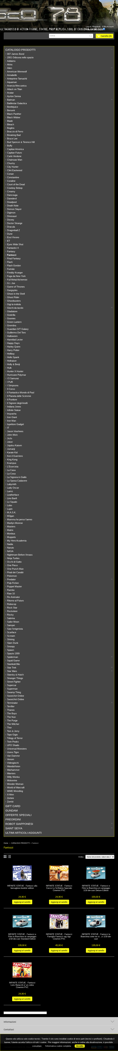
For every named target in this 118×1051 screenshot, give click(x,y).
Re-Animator (13, 597)
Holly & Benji (13, 364)
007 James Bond (15, 54)
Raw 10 (11, 593)
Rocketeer (12, 611)
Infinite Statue (14, 410)
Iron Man (11, 420)
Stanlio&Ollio (13, 664)
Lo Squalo (12, 502)
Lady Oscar (13, 487)
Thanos (11, 710)
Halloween (12, 336)
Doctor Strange (14, 223)
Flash (10, 262)
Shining (10, 639)
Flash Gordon (14, 265)
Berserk (11, 110)
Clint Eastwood (14, 170)
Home (6, 843)
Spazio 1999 (13, 653)
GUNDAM (11, 810)
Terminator (12, 703)
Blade (10, 121)
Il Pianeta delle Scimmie (19, 396)
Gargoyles (12, 290)
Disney (10, 219)
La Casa (11, 470)
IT (8, 427)
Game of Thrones (16, 286)
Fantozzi (11, 255)
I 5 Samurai (13, 378)
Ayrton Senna (14, 96)
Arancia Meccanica (16, 85)
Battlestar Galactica (17, 103)
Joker (10, 442)
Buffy (9, 145)
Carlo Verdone (14, 156)
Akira (9, 64)
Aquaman (12, 82)
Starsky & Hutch (15, 674)
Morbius (11, 533)
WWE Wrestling (15, 791)
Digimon (11, 212)
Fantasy (11, 251)
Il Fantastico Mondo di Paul (20, 392)
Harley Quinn (13, 346)
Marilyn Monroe (15, 523)
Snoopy (11, 646)
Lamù (10, 491)
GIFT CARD (12, 806)
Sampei (11, 625)
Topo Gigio (12, 734)
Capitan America (15, 149)
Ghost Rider (13, 297)
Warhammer (13, 770)
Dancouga (12, 195)
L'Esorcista (12, 466)
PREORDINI (13, 819)
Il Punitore (12, 399)
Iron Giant (12, 417)
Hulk (9, 367)
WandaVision (13, 766)
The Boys (12, 713)
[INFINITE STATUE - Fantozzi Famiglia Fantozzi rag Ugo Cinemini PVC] (59, 922)
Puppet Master (14, 586)
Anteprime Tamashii (17, 78)
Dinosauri (12, 216)
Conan (10, 174)
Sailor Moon (13, 621)
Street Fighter (14, 681)
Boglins (10, 128)
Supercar (11, 685)
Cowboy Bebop (14, 188)
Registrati (96, 27)
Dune (9, 233)
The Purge (12, 720)
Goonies (11, 318)
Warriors (11, 773)
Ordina (80, 857)
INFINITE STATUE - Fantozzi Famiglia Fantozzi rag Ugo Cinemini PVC (59, 936)
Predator (11, 579)
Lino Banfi (12, 498)
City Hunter (12, 166)
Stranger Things (15, 678)
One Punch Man (15, 569)
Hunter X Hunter (15, 371)
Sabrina (11, 618)
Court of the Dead (16, 184)
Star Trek (11, 667)
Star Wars (12, 671)
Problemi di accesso (94, 30)
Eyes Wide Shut (15, 244)
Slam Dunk (12, 643)
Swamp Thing (14, 692)
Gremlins (11, 325)
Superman (12, 688)
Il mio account (108, 27)
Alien (9, 68)
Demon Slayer (14, 209)
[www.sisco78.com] (55, 14)
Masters (11, 526)
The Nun (11, 717)
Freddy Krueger (15, 272)
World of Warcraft (15, 787)
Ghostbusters (14, 300)
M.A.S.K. (11, 512)
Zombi (10, 801)
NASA (10, 551)
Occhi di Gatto (14, 561)
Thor (9, 727)
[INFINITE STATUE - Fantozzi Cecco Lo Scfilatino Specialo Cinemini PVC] (59, 873)
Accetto (79, 1046)
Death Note (12, 205)
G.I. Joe (11, 283)
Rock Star (12, 607)
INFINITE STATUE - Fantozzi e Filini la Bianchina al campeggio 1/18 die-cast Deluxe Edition (96, 888)
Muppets (11, 537)
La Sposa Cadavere (17, 480)
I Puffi (10, 382)
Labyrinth (11, 484)
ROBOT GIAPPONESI (19, 823)
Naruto (10, 547)
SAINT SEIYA (13, 828)
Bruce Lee (12, 138)
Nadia (10, 544)
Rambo (10, 590)
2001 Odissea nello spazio (20, 57)
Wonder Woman (15, 784)
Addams (11, 61)
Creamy (11, 191)
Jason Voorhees (15, 431)
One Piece (12, 565)
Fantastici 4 (13, 248)
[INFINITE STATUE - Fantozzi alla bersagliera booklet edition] (22, 873)
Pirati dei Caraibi (15, 572)
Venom (10, 759)
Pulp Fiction (13, 583)
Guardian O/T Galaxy (18, 329)
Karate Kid (12, 452)
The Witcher (13, 724)
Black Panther (14, 114)
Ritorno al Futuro (15, 600)
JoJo (9, 438)
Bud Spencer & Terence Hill (21, 142)
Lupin (9, 509)
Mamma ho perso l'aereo (19, 519)
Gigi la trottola (14, 304)
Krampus (11, 463)
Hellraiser (12, 360)
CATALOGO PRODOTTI (20, 49)
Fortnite (11, 269)
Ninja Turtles (13, 558)
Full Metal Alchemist (17, 279)
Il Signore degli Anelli (17, 403)
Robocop (11, 604)
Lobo (9, 505)
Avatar (10, 92)
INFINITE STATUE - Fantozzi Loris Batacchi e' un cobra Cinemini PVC (22, 985)
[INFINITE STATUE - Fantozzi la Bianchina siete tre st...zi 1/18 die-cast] (96, 922)
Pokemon (12, 576)
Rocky (10, 614)
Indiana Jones (14, 406)
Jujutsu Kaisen (14, 445)
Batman (11, 99)
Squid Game (13, 660)
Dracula (11, 226)
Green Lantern (14, 322)
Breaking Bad (14, 135)
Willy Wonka (13, 777)
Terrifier (10, 706)
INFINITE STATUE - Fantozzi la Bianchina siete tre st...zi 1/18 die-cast (96, 936)
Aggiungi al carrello (22, 902)
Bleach (10, 124)
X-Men (10, 794)
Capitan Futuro (14, 152)
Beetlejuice (12, 106)
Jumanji (11, 449)
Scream (11, 636)
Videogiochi (13, 762)
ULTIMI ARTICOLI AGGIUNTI (23, 832)
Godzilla (11, 315)
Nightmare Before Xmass (20, 554)
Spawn (10, 650)
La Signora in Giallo (16, 477)
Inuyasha (11, 413)
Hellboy (11, 353)
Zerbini (10, 798)
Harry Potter (13, 350)
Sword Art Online (15, 695)
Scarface (11, 632)
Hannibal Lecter (15, 339)
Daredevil (12, 198)
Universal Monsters (17, 748)
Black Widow (13, 117)
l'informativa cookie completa (58, 1046)
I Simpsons (12, 385)
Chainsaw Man (14, 159)
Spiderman (12, 657)
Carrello (106, 36)
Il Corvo (11, 389)
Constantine (13, 177)
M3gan (10, 516)
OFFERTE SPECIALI (18, 815)
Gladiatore (12, 311)
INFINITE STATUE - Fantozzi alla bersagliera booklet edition (22, 887)
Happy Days (13, 343)
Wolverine (12, 780)
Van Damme (13, 755)
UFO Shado (13, 745)
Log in (88, 27)
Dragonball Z (13, 230)
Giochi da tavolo (15, 308)
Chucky (11, 163)
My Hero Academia (16, 540)
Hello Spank (13, 357)
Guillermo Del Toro (16, 332)
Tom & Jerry (13, 731)
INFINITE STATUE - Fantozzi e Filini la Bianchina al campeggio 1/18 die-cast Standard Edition (22, 936)
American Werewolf (17, 71)
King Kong (12, 459)
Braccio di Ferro (15, 131)
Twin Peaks (13, 741)
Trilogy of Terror (15, 738)
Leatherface (13, 494)
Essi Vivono (13, 237)
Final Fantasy (14, 258)
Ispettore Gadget (15, 424)
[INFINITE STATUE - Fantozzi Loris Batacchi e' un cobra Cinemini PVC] (22, 970)
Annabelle (12, 75)
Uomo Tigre (13, 752)
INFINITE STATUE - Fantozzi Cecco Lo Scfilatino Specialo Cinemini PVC (59, 888)
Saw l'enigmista (15, 628)
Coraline (11, 181)
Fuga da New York (16, 276)
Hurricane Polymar (16, 375)
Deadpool (12, 202)
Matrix (10, 530)
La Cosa (11, 473)
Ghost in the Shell (16, 293)
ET (8, 241)
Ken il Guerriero (15, 456)
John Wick (12, 434)
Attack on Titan (14, 89)
